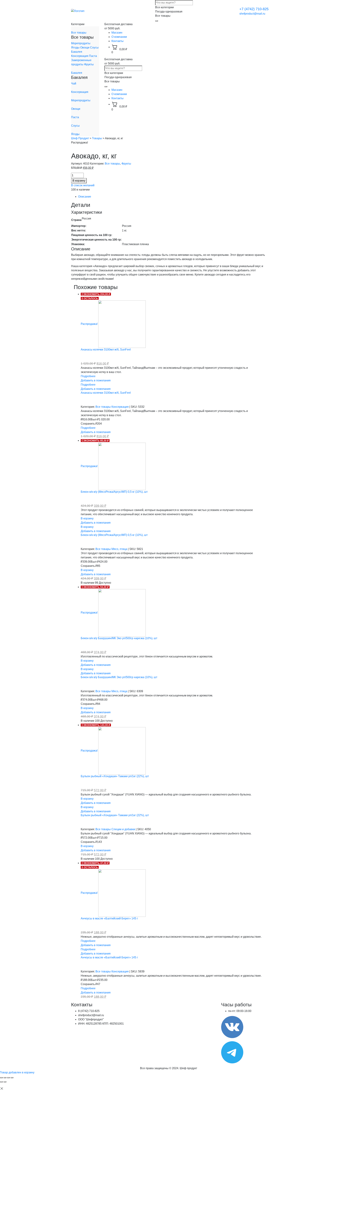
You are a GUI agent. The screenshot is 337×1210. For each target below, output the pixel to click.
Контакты (117, 41)
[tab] (172, 197)
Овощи (85, 47)
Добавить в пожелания (96, 380)
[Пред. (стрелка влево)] (1, 1081)
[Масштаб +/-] (12, 1077)
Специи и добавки (123, 829)
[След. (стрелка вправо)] (5, 1081)
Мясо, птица (119, 548)
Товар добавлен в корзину (17, 1072)
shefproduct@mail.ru (252, 13)
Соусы (94, 47)
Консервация (80, 55)
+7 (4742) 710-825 (254, 9)
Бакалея (76, 51)
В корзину (78, 180)
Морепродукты (80, 43)
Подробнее (88, 376)
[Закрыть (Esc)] (1, 1077)
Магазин (116, 32)
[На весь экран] (8, 1077)
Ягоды (75, 47)
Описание (84, 196)
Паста (93, 55)
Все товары (78, 32)
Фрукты (89, 64)
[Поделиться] (5, 1077)
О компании (119, 36)
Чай (73, 83)
